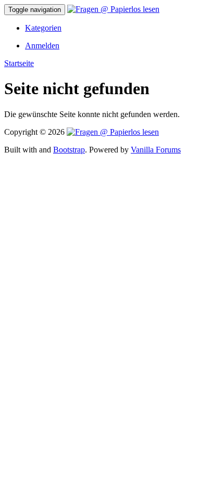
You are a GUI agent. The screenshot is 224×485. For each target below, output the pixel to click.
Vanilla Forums (156, 149)
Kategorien (43, 27)
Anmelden (42, 45)
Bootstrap (69, 149)
